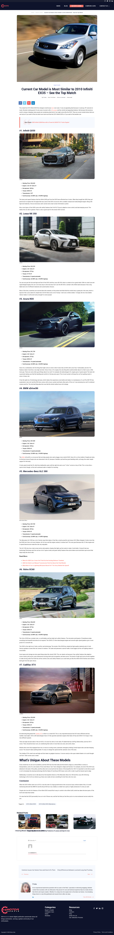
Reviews (47, 915)
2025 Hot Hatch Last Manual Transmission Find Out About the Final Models (44, 563)
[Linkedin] (33, 897)
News (58, 6)
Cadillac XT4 (39, 733)
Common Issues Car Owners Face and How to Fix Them (38, 870)
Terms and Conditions (107, 932)
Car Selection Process (76, 917)
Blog (66, 6)
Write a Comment (61, 97)
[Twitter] (107, 1)
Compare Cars (90, 6)
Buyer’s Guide (77, 6)
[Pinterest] (29, 103)
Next (89, 874)
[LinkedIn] (112, 1)
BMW (23, 457)
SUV (53, 108)
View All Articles (87, 897)
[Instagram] (109, 1)
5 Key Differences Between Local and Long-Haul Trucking (74, 870)
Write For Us (73, 915)
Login (84, 840)
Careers (71, 912)
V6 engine (54, 110)
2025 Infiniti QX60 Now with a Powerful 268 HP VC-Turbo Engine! (50, 122)
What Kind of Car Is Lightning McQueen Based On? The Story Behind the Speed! (45, 565)
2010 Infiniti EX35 (31, 804)
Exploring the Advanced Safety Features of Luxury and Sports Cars (49, 831)
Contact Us (104, 6)
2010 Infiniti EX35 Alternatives (47, 804)
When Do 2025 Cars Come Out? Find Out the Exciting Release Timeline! (43, 560)
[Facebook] (105, 1)
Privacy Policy (97, 932)
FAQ (70, 914)
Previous (26, 874)
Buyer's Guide (57, 85)
